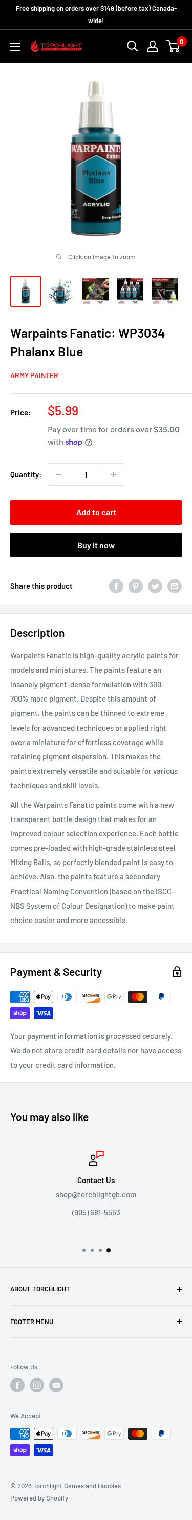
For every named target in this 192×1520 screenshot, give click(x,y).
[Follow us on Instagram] (37, 1385)
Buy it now (96, 545)
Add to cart (96, 512)
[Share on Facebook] (116, 585)
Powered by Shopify (39, 1498)
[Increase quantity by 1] (113, 474)
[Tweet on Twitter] (155, 585)
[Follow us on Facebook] (17, 1385)
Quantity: (25, 474)
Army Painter (34, 375)
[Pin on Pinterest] (136, 585)
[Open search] (132, 46)
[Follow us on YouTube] (56, 1385)
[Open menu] (15, 47)
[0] (173, 46)
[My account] (152, 46)
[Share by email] (174, 585)
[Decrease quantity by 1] (59, 474)
